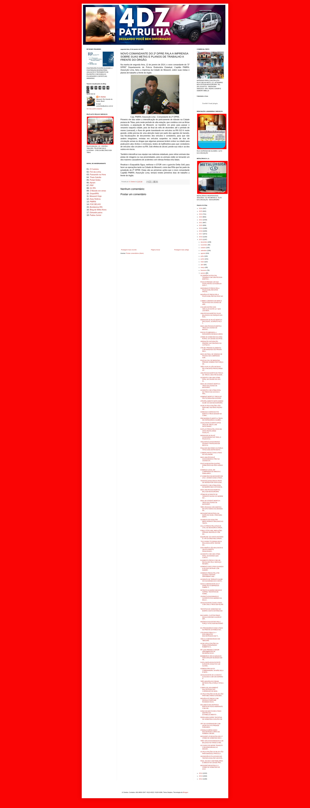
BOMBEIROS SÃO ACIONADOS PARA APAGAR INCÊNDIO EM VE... (211, 657)
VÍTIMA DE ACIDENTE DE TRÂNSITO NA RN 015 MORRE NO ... (211, 496)
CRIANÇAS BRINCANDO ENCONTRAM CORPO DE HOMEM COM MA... (210, 731)
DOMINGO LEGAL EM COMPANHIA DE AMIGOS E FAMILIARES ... (210, 471)
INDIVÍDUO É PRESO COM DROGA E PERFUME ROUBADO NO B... (209, 700)
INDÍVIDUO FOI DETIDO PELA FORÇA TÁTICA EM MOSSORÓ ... (211, 623)
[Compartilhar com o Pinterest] (157, 182)
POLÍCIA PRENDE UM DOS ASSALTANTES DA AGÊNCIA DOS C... (210, 283)
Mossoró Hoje (96, 196)
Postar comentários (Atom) (135, 253)
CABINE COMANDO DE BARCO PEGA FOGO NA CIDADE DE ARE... (211, 302)
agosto (203, 253)
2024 (201, 214)
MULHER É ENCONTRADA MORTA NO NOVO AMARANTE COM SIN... (211, 706)
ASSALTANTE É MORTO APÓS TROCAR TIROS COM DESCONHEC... (210, 424)
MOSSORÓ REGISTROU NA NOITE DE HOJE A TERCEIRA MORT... (211, 515)
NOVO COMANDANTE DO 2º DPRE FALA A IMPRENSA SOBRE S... (210, 585)
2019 (201, 228)
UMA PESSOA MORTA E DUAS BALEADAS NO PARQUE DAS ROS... (211, 315)
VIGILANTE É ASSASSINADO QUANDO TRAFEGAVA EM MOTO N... (210, 443)
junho (203, 259)
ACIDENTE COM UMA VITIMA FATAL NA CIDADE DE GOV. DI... (210, 379)
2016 (201, 237)
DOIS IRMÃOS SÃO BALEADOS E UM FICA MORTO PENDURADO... (211, 549)
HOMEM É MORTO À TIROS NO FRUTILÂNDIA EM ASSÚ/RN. (211, 397)
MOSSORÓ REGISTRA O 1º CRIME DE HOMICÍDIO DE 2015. (210, 767)
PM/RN (93, 202)
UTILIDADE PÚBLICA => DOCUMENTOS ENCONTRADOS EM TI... (209, 634)
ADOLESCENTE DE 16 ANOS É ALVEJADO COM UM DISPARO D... (211, 676)
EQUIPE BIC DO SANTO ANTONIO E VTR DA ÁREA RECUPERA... (211, 537)
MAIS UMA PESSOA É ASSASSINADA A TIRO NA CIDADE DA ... (210, 459)
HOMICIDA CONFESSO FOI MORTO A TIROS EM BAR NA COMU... (211, 413)
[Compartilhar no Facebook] (154, 182)
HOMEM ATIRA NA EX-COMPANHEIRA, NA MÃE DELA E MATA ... (211, 670)
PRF (92, 185)
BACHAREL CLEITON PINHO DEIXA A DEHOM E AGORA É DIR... (210, 617)
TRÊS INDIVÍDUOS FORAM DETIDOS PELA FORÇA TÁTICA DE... (211, 683)
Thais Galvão (95, 177)
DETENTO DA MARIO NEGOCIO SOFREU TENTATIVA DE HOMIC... (211, 592)
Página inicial (155, 250)
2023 (201, 217)
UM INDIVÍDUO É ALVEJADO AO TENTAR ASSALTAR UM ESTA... (211, 757)
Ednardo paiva (96, 212)
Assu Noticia (95, 199)
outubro (203, 247)
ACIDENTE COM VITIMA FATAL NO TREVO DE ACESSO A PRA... (210, 392)
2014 (201, 773)
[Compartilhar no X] (152, 182)
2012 (201, 779)
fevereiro (204, 270)
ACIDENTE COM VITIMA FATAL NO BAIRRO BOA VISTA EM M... (211, 486)
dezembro (204, 242)
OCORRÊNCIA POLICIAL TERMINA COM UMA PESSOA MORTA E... (211, 277)
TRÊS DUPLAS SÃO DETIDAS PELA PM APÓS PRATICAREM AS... (211, 368)
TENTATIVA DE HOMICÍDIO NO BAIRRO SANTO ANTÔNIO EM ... (211, 610)
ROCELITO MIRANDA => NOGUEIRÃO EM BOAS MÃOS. (211, 333)
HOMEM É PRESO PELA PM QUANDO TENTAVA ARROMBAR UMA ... (209, 574)
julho (202, 256)
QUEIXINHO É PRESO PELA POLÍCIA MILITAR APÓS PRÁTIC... (209, 290)
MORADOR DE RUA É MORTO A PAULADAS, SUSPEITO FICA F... (211, 321)
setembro (204, 250)
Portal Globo (95, 180)
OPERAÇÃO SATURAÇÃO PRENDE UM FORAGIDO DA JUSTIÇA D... (210, 343)
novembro (204, 245)
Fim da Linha (95, 172)
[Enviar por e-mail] (147, 182)
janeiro (203, 273)
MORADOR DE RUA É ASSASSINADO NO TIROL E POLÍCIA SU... (210, 437)
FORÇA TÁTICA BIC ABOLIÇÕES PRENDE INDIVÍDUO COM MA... (211, 532)
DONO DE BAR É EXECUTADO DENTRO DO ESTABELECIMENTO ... (210, 712)
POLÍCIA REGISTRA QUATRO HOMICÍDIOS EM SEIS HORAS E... (211, 465)
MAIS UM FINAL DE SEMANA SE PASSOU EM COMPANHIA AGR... (211, 356)
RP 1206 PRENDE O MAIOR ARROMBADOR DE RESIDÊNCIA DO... (209, 651)
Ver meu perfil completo (94, 109)
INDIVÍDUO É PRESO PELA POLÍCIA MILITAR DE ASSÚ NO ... (211, 296)
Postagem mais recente (129, 250)
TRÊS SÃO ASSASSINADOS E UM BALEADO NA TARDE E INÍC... (211, 741)
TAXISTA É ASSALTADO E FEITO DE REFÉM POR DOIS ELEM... (211, 481)
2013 (201, 776)
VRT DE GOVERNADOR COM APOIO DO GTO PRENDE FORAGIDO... (210, 725)
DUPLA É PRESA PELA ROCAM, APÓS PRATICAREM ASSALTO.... (211, 431)
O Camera (94, 169)
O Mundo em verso (98, 191)
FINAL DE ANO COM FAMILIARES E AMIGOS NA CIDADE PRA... (211, 762)
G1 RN (93, 188)
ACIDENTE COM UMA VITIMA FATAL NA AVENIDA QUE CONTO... (210, 555)
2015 (201, 239)
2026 (201, 208)
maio (202, 262)
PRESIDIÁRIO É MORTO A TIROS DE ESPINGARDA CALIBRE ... (211, 419)
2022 (201, 220)
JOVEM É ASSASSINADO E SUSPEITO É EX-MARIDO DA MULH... (211, 598)
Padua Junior (95, 215)
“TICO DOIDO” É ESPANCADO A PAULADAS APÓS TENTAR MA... (211, 543)
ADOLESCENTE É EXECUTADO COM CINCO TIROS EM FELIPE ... (211, 604)
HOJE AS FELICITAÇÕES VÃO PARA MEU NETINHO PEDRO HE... (211, 407)
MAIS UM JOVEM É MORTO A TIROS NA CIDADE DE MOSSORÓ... (210, 385)
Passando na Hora (98, 175)
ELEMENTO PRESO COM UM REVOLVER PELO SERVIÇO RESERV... (210, 562)
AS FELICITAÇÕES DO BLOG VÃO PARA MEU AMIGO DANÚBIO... (211, 695)
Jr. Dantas (132, 181)
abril (202, 265)
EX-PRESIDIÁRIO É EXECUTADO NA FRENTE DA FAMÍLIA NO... (211, 629)
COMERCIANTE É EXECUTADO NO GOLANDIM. (211, 453)
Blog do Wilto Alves (98, 210)
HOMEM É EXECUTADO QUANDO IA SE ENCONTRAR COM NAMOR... (211, 568)
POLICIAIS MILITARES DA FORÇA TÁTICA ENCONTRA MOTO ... (211, 449)
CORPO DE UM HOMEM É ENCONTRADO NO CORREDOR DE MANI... (209, 689)
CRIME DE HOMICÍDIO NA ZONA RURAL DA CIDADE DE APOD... (211, 338)
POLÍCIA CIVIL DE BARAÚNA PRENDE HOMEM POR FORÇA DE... (211, 362)
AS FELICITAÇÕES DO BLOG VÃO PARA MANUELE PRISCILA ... (211, 752)
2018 (201, 231)
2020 (201, 225)
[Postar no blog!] (150, 182)
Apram (92, 183)
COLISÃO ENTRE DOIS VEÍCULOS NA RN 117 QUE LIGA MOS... (210, 308)
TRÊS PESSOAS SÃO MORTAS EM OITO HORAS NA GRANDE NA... (211, 508)
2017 (201, 234)
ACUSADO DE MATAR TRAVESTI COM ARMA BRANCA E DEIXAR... (211, 747)
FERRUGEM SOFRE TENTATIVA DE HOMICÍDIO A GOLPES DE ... (211, 719)
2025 (201, 211)
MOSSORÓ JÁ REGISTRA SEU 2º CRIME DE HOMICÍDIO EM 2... (211, 737)
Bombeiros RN (96, 207)
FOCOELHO (95, 204)
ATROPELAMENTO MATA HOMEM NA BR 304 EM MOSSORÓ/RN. (211, 402)
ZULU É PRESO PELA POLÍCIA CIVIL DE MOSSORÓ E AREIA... (211, 527)
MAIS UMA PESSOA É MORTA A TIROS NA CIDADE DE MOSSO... (210, 327)
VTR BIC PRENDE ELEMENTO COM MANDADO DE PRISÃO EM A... (211, 349)
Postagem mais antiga (181, 250)
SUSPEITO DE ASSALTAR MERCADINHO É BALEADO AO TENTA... (211, 521)
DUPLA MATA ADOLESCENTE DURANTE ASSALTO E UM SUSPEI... (210, 664)
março (203, 267)
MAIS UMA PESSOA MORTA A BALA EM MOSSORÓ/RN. (210, 490)
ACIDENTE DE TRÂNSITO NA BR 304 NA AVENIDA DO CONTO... (211, 580)
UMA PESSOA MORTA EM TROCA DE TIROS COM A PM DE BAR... (211, 374)
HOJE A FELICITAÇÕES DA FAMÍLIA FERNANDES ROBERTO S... (209, 645)
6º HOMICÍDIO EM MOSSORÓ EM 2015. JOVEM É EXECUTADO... (211, 477)
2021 (201, 222)
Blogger (185, 792)
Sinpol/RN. (94, 194)
